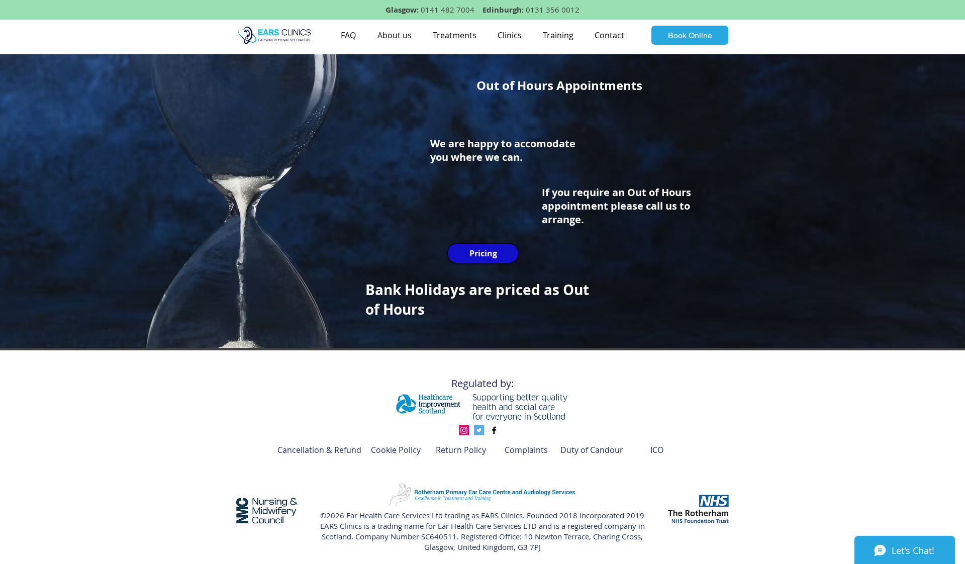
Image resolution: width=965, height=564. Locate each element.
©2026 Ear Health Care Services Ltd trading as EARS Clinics (421, 515)
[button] (394, 35)
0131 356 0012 (553, 10)
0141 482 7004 (447, 10)
